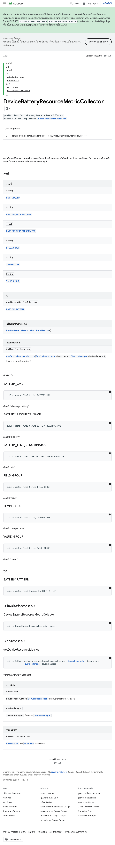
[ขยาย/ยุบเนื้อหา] (14, 63)
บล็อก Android (47, 802)
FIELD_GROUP (12, 247)
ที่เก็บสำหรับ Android (12, 793)
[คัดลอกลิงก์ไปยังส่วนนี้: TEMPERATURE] (26, 506)
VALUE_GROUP (12, 281)
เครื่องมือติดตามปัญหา (87, 815)
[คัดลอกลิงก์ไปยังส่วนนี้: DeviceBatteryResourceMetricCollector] (58, 615)
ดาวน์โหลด (7, 802)
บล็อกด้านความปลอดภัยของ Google (55, 806)
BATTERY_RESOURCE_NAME (18, 214)
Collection (12, 743)
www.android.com (86, 802)
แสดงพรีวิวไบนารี (10, 806)
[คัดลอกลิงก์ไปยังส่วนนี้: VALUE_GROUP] (26, 537)
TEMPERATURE (12, 264)
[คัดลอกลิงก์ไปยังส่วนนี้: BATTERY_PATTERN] (32, 579)
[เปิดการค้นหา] (71, 3)
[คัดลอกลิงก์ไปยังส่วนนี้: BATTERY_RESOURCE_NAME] (43, 414)
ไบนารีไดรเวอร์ (9, 815)
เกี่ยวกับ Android (10, 832)
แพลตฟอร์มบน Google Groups (54, 811)
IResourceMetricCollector (51, 118)
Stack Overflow (85, 811)
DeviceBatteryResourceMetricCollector (27, 330)
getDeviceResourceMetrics (20, 356)
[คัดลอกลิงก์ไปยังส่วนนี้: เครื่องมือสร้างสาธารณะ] (38, 606)
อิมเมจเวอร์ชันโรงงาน (11, 811)
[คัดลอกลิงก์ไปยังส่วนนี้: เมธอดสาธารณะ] (28, 641)
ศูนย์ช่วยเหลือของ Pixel (87, 797)
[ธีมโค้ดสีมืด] (109, 392)
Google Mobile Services (88, 806)
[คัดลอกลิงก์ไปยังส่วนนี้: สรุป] (12, 173)
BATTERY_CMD (13, 197)
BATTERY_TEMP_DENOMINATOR (20, 231)
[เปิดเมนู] (4, 3)
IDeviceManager (79, 356)
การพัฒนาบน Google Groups (53, 815)
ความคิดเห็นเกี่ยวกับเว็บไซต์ (76, 832)
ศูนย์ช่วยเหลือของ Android (89, 793)
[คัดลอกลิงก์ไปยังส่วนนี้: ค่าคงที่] (15, 375)
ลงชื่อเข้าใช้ (107, 3)
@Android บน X (47, 793)
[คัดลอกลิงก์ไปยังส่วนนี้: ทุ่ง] (10, 571)
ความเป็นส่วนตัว (56, 832)
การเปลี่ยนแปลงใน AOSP (55, 24)
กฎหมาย (31, 832)
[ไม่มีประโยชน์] (109, 56)
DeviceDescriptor (45, 356)
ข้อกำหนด (7, 797)
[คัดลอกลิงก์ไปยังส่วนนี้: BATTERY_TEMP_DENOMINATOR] (49, 445)
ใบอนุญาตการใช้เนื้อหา (59, 772)
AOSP (5, 56)
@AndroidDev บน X (49, 797)
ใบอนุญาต (42, 832)
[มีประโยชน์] (105, 56)
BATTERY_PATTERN (15, 309)
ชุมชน (23, 832)
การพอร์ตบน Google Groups (53, 820)
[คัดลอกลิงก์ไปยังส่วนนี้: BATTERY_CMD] (26, 384)
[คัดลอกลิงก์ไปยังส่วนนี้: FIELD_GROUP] (25, 475)
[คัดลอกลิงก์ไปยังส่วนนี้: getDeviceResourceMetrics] (42, 650)
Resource (29, 743)
